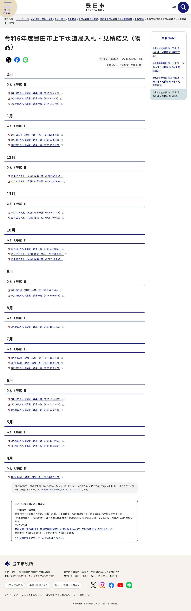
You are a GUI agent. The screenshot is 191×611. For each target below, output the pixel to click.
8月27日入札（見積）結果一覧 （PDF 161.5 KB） (36, 326)
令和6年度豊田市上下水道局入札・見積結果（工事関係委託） (166, 66)
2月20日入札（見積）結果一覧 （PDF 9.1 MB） (35, 98)
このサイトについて (32, 594)
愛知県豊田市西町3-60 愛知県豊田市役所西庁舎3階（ (62, 529)
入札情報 (72, 19)
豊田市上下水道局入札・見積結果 (116, 19)
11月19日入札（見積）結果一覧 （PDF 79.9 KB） (36, 217)
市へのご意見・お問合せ (67, 585)
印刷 (109, 65)
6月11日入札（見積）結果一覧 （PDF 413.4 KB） (36, 399)
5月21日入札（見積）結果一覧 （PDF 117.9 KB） (36, 440)
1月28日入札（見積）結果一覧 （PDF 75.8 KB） (35, 145)
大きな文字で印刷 (129, 65)
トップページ (22, 19)
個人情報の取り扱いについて (60, 594)
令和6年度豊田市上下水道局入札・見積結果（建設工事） (166, 52)
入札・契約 (60, 19)
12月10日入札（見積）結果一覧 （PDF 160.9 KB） (37, 176)
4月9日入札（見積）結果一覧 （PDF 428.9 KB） (35, 477)
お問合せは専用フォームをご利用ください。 (42, 537)
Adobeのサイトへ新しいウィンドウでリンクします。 (65, 489)
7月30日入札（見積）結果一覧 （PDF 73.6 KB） (35, 368)
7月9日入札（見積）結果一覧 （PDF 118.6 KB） (35, 363)
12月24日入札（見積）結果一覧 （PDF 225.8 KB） (37, 181)
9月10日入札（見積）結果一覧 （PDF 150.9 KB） (36, 295)
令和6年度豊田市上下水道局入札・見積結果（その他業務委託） (166, 81)
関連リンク (84, 594)
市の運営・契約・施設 (42, 19)
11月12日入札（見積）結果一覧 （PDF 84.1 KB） (36, 212)
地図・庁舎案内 (15, 585)
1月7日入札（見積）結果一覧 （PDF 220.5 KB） (35, 134)
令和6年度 (139, 19)
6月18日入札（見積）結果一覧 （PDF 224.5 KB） (36, 404)
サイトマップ (11, 594)
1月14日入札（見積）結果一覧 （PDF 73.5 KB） (35, 139)
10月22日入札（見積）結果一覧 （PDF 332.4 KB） (37, 259)
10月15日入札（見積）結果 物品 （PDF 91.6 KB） (37, 254)
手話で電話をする (38, 585)
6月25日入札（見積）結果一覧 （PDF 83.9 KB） (35, 409)
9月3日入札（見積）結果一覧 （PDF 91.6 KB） (35, 290)
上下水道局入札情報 (88, 19)
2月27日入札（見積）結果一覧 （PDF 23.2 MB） (36, 103)
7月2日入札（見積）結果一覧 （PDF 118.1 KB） (35, 357)
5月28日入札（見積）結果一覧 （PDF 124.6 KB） (36, 446)
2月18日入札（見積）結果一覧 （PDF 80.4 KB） (35, 93)
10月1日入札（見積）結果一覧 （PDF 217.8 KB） (36, 248)
